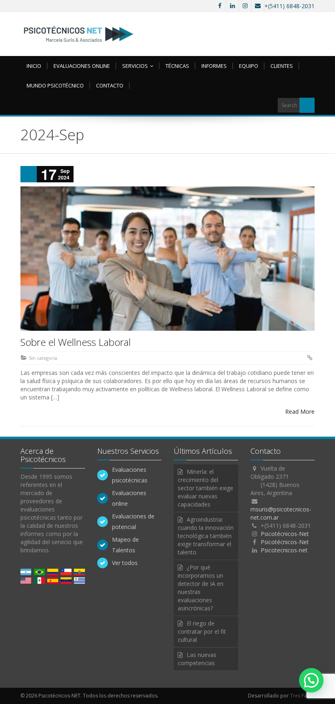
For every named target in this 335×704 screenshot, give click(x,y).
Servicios (135, 66)
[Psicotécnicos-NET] (77, 34)
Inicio (34, 66)
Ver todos (125, 563)
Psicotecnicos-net (284, 550)
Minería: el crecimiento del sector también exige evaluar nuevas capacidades (205, 488)
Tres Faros (302, 695)
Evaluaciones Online (82, 66)
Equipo (248, 66)
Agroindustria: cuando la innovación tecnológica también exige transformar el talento (206, 536)
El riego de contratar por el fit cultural (202, 631)
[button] (311, 680)
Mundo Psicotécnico (55, 85)
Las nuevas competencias (197, 659)
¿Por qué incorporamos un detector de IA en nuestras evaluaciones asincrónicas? (200, 587)
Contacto (109, 85)
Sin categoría (43, 358)
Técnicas (177, 66)
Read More (300, 411)
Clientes (281, 66)
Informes (214, 66)
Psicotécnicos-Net (285, 534)
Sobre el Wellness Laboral (75, 342)
